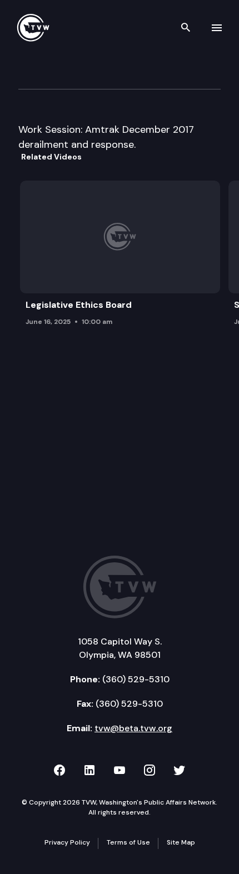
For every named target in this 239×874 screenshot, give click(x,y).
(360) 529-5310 (136, 679)
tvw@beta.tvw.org (133, 728)
